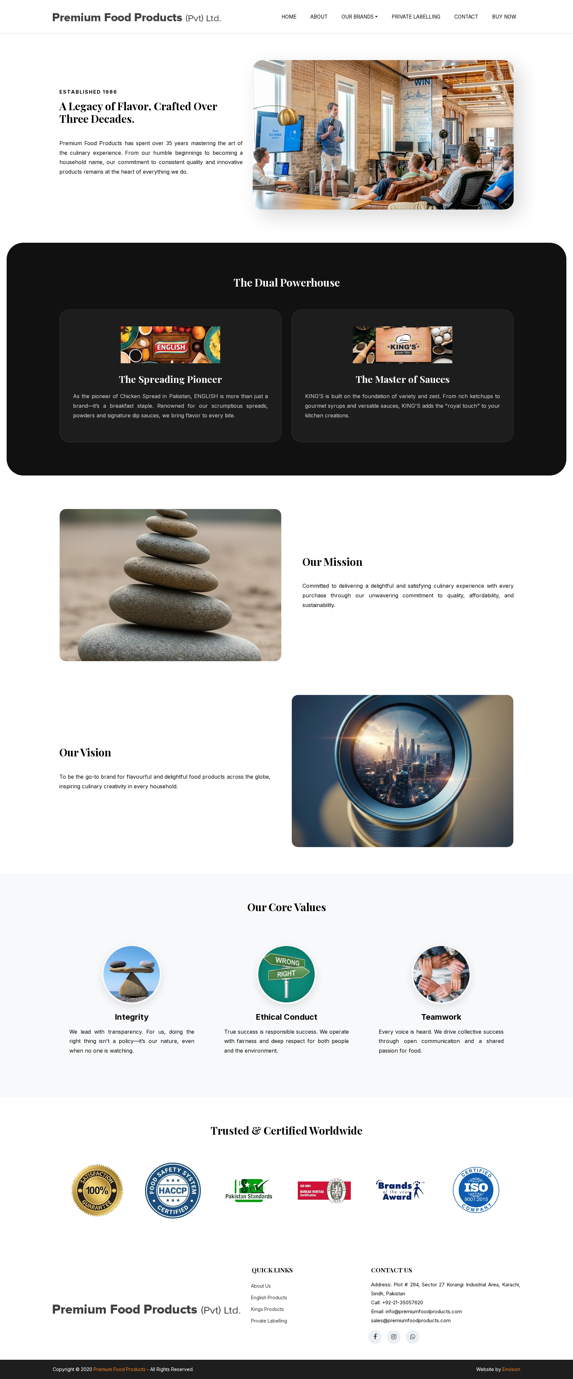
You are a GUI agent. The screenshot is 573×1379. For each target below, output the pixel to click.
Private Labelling (269, 1321)
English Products (269, 1297)
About (319, 17)
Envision (511, 1369)
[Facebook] (375, 1337)
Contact (466, 17)
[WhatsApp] (412, 1337)
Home (289, 17)
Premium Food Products (120, 1369)
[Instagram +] (394, 1337)
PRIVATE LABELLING (416, 17)
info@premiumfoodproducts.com (424, 1311)
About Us (261, 1286)
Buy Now (504, 17)
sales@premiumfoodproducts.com (411, 1320)
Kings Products (267, 1309)
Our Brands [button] (358, 17)
